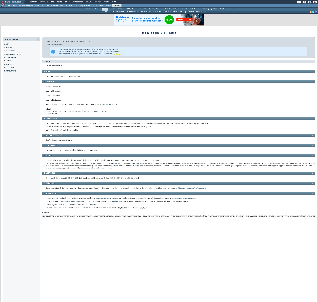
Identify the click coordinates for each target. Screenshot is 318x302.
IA (42, 6)
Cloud (37, 6)
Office (101, 6)
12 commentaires (107, 54)
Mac (133, 9)
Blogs (59, 2)
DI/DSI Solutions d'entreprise (23, 6)
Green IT (159, 9)
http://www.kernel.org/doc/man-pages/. (192, 188)
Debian (88, 51)
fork (70, 178)
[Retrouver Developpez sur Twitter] (313, 12)
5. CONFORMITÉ (10, 57)
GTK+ (181, 12)
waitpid (100, 178)
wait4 (92, 178)
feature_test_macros (107, 104)
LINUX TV (167, 12)
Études (97, 2)
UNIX (175, 12)
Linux (105, 9)
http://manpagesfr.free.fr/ (115, 201)
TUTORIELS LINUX (132, 12)
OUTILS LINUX (146, 12)
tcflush (115, 166)
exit (156, 160)
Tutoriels (43, 2)
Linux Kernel (97, 51)
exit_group (73, 168)
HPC (128, 9)
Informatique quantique (210, 9)
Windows (98, 9)
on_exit (140, 163)
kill (77, 178)
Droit (106, 2)
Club (113, 2)
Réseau (151, 9)
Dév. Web (69, 6)
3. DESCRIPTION (10, 51)
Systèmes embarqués (180, 9)
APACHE (191, 12)
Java (61, 6)
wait (149, 127)
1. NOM (6, 44)
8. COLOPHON (9, 68)
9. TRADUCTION (10, 71)
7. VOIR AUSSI (9, 64)
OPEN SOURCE (201, 12)
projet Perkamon (114, 51)
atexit (129, 163)
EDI (76, 6)
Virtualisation (194, 9)
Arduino (112, 9)
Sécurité (168, 9)
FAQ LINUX (120, 12)
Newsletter (77, 2)
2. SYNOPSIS (8, 47)
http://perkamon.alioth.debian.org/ (183, 198)
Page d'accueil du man (54, 44)
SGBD (95, 6)
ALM (47, 6)
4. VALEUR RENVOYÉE (12, 54)
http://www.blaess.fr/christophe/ (73, 201)
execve (50, 178)
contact (93, 205)
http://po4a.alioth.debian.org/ (108, 198)
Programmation (85, 6)
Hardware (121, 9)
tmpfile (224, 163)
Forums (33, 2)
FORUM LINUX (109, 12)
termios (135, 178)
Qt (185, 12)
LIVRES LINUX (157, 12)
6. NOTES (7, 61)
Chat (67, 2)
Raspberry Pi (142, 9)
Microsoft (54, 6)
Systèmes (117, 6)
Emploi (89, 2)
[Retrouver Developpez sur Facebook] (316, 12)
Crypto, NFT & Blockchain (228, 9)
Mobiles (108, 6)
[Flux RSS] (311, 12)
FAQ (52, 2)
